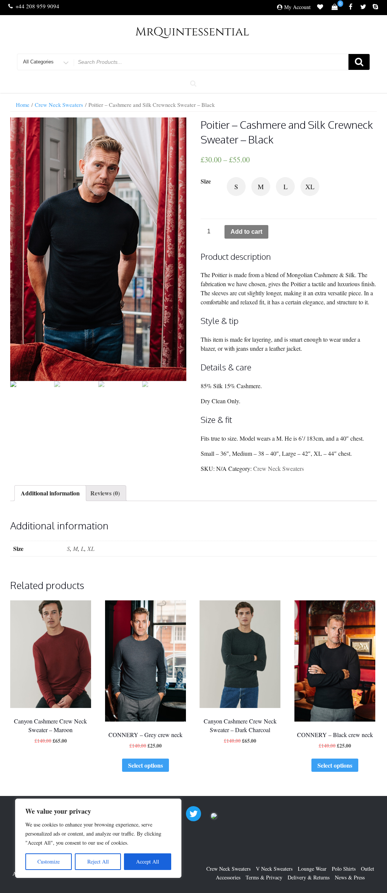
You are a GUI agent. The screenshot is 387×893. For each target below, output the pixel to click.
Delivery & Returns (309, 877)
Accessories (228, 877)
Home (22, 104)
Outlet (367, 868)
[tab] (50, 493)
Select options (145, 765)
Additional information (50, 493)
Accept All (147, 861)
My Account (297, 7)
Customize (48, 861)
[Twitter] (363, 7)
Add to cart (246, 231)
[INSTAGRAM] (213, 818)
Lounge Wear (312, 868)
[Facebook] (350, 7)
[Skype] (375, 7)
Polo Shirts (344, 868)
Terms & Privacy (264, 877)
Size (206, 181)
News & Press (350, 877)
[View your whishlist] (320, 8)
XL (90, 548)
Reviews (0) (105, 493)
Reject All (98, 861)
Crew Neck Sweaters (59, 104)
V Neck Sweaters (274, 868)
